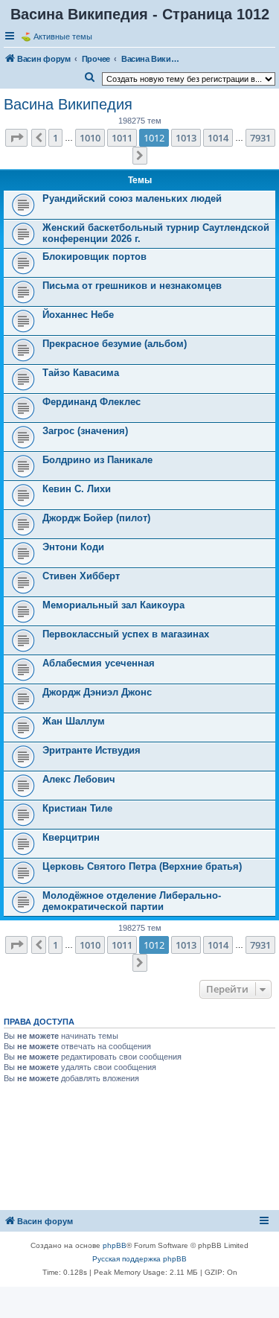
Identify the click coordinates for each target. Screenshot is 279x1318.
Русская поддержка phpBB (139, 1259)
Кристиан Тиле (77, 808)
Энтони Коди (73, 547)
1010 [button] (90, 137)
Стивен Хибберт (81, 576)
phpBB (114, 1245)
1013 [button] (186, 137)
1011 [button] (122, 137)
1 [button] (55, 137)
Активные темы (62, 36)
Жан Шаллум (73, 721)
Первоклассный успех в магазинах (125, 634)
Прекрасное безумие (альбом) (114, 343)
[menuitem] (90, 77)
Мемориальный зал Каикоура (113, 605)
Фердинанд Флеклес (91, 401)
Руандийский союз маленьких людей (132, 198)
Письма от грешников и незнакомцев (132, 285)
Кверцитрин (71, 837)
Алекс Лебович (78, 779)
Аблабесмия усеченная (98, 663)
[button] (16, 138)
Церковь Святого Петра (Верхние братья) (142, 866)
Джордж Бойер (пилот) (96, 517)
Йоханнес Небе (78, 314)
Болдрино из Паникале (97, 459)
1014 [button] (218, 137)
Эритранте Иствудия (91, 750)
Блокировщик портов (94, 256)
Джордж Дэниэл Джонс (97, 692)
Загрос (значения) (85, 430)
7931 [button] (260, 137)
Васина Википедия (68, 104)
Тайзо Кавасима (80, 372)
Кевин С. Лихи (76, 488)
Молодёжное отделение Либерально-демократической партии (131, 901)
